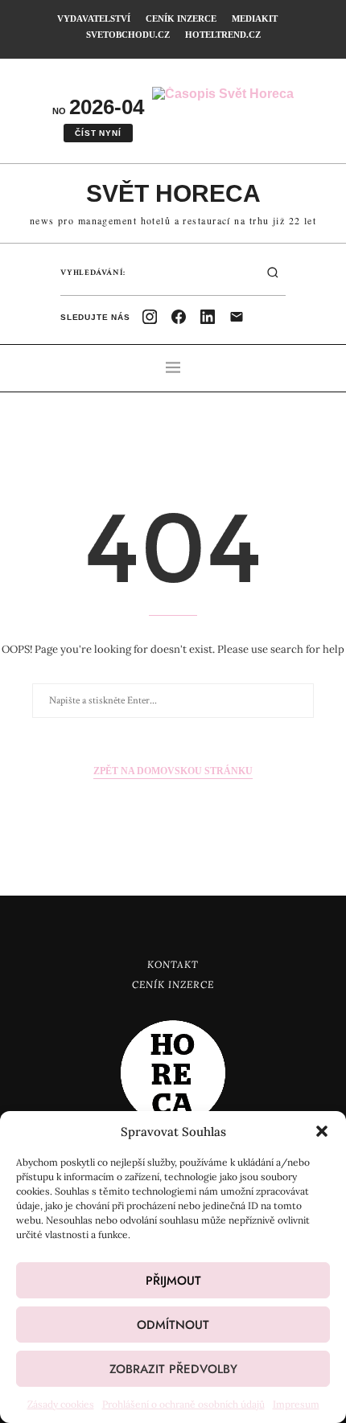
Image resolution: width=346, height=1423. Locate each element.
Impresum (296, 1404)
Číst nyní (98, 133)
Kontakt (173, 964)
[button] (322, 1131)
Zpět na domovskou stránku (173, 771)
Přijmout (173, 1281)
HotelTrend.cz (223, 34)
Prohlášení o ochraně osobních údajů (183, 1404)
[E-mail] (236, 317)
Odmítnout (173, 1325)
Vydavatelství (93, 18)
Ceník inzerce (181, 18)
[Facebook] (178, 317)
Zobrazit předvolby (173, 1369)
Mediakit (255, 18)
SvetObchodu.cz (128, 34)
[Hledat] (273, 272)
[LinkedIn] (207, 317)
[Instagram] (149, 317)
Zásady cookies (60, 1404)
